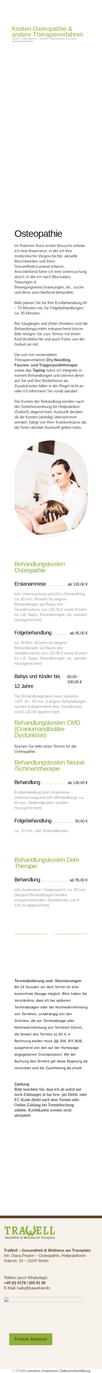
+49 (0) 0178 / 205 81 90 (25, 1283)
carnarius (33, 1371)
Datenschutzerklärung (75, 1371)
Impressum (50, 1371)
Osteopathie (29, 38)
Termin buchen (30, 1339)
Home (15, 38)
